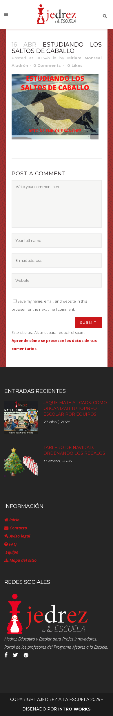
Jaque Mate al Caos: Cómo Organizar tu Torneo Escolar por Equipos (75, 408)
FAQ (12, 544)
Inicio (13, 519)
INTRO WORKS (74, 709)
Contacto (17, 528)
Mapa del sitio (22, 560)
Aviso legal (19, 536)
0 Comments (47, 65)
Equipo (11, 552)
